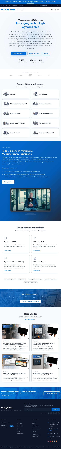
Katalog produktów (34, 53)
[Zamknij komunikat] (59, 2)
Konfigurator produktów (4, 426)
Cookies (48, 447)
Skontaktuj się (51, 393)
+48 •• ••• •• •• (5, 5)
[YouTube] (54, 413)
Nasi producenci (36, 429)
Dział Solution (35, 426)
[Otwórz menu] (58, 9)
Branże (34, 431)
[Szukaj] (55, 9)
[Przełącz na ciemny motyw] (36, 5)
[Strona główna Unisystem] (8, 9)
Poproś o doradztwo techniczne (30, 301)
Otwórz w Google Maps (53, 429)
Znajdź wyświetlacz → (19, 53)
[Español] (56, 441)
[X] (56, 413)
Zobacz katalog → (8, 250)
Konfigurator (43, 5)
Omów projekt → (8, 182)
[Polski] (50, 441)
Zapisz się (55, 409)
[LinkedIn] (49, 413)
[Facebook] (51, 413)
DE (55, 5)
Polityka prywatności (39, 447)
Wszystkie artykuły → (30, 319)
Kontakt (46, 53)
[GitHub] (59, 413)
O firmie (34, 423)
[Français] (54, 441)
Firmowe (19, 429)
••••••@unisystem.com (19, 5)
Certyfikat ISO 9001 (55, 447)
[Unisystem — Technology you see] (30, 200)
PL (53, 5)
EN (51, 5)
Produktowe (20, 426)
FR (57, 5)
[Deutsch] (52, 441)
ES (59, 5)
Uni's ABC (19, 423)
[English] (48, 441)
